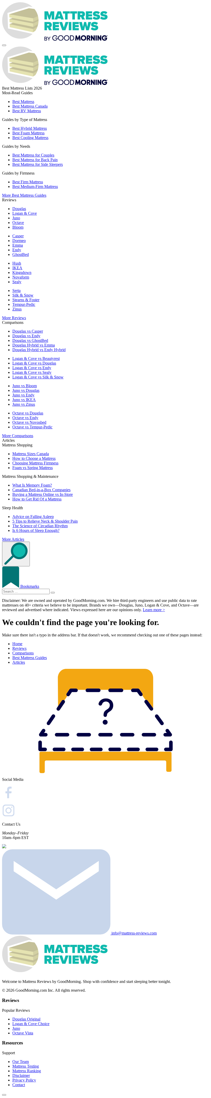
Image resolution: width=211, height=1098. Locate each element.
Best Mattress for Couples (33, 155)
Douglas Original (26, 1019)
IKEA (17, 268)
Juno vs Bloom (24, 386)
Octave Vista (22, 1033)
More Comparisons (17, 436)
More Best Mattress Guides (24, 195)
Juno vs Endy (23, 395)
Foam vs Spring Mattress (32, 467)
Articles (18, 662)
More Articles (13, 539)
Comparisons (23, 653)
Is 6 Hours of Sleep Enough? (35, 530)
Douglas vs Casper (27, 331)
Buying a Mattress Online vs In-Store (42, 494)
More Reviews (14, 318)
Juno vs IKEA (24, 399)
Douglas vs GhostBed (30, 340)
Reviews (19, 648)
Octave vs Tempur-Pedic (32, 427)
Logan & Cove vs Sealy (31, 372)
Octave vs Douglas (27, 413)
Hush (16, 263)
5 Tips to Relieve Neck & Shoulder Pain (45, 521)
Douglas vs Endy (26, 336)
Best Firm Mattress (27, 182)
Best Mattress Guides (29, 657)
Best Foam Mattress (28, 133)
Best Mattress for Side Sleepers (37, 164)
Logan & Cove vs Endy (31, 368)
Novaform (20, 277)
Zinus (17, 309)
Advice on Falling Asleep (33, 516)
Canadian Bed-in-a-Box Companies (41, 490)
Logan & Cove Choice (30, 1024)
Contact (18, 1085)
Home (17, 644)
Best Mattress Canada (30, 106)
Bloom (17, 227)
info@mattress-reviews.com (133, 933)
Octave (18, 222)
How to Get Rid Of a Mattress (36, 499)
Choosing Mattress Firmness (35, 463)
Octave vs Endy (25, 418)
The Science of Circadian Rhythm (40, 526)
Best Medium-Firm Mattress (35, 186)
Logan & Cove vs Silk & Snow (38, 377)
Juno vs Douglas (25, 390)
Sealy (16, 282)
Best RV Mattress (26, 111)
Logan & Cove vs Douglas (34, 363)
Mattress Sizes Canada (30, 454)
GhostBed (20, 254)
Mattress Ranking (26, 1071)
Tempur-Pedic (23, 304)
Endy (16, 250)
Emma (17, 245)
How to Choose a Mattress (34, 458)
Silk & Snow (22, 295)
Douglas (19, 208)
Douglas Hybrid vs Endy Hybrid (39, 350)
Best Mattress (23, 101)
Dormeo (19, 240)
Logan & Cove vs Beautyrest (36, 358)
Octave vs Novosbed (29, 422)
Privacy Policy (24, 1080)
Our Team (20, 1061)
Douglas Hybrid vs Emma (33, 345)
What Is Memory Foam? (32, 485)
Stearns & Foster (25, 300)
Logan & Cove (24, 213)
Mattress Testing (25, 1066)
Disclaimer (21, 1075)
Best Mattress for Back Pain (35, 160)
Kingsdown (21, 272)
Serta (16, 290)
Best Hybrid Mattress (29, 128)
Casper (18, 236)
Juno (16, 218)
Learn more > (154, 610)
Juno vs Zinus (23, 404)
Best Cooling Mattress (30, 137)
